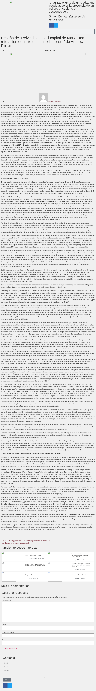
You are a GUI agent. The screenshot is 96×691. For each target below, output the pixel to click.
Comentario (6, 601)
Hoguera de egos (30, 575)
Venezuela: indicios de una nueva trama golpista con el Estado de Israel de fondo (81, 555)
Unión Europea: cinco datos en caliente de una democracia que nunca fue (81, 565)
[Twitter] (56, 25)
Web (3, 640)
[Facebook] (51, 25)
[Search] (94, 31)
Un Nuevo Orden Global (79, 575)
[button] (16, 537)
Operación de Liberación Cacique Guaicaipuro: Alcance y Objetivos (35, 565)
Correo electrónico (8, 632)
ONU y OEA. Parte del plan (33, 555)
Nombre (5, 625)
